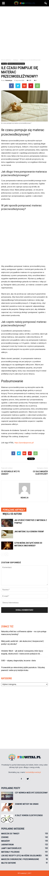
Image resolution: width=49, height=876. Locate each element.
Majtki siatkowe (8, 863)
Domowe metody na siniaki (26, 804)
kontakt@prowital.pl (33, 772)
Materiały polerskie (10, 852)
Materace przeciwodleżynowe (16, 63)
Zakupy (4, 63)
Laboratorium (7, 844)
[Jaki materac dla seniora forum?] (7, 534)
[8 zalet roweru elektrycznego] (7, 819)
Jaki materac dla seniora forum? (29, 531)
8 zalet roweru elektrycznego (29, 815)
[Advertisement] (24, 32)
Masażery (5, 841)
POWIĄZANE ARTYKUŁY (14, 509)
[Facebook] (21, 779)
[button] (45, 3)
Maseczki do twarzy (10, 833)
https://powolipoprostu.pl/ (24, 443)
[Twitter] (27, 779)
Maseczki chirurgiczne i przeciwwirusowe (20, 859)
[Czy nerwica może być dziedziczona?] (7, 796)
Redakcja (8, 80)
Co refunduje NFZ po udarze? (10, 472)
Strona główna (6, 60)
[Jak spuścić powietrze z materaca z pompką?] (7, 523)
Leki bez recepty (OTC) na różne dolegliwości (21, 855)
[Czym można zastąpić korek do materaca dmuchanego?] (7, 546)
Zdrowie (4, 837)
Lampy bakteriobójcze (11, 848)
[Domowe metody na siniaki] (7, 807)
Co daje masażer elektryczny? (40, 472)
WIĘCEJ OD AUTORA (12, 513)
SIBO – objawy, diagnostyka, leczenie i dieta (18, 660)
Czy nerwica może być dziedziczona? (31, 793)
